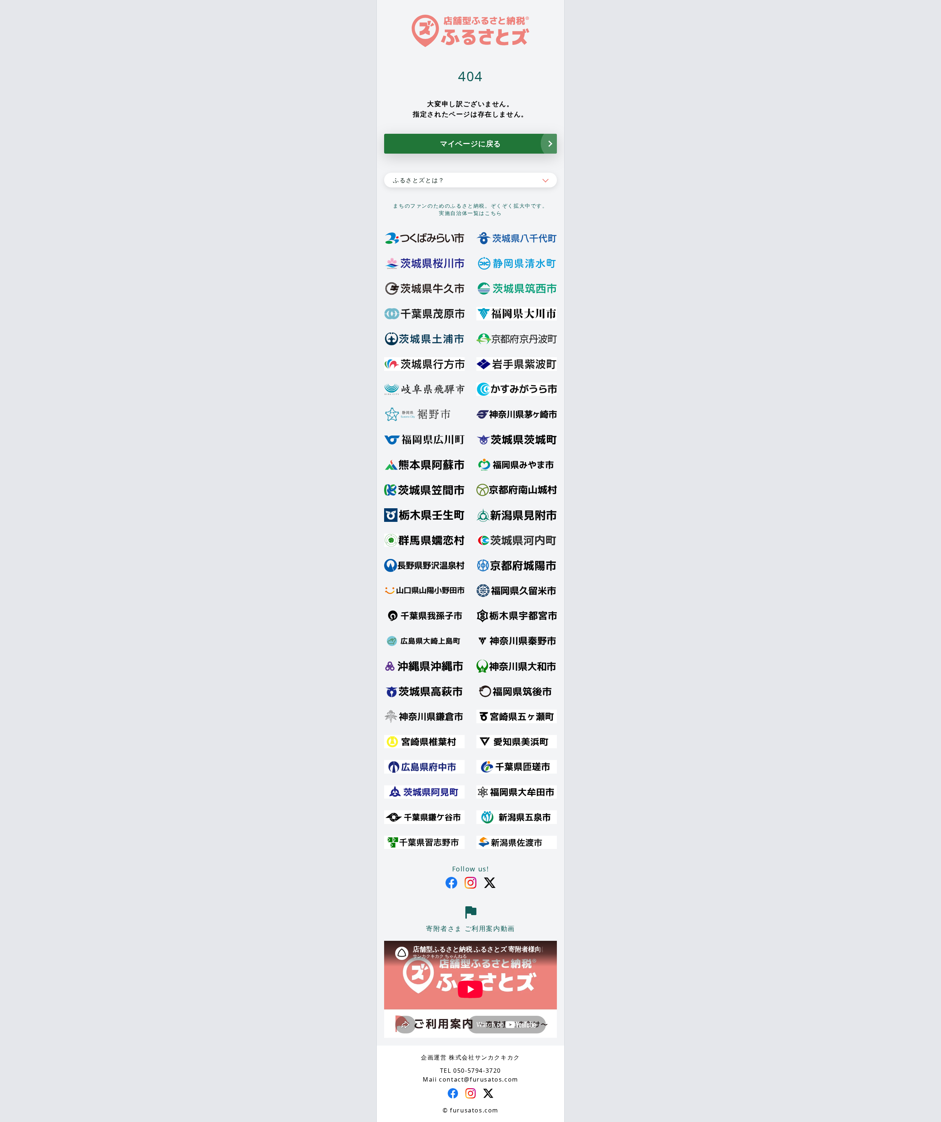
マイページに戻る (470, 143)
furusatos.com (474, 1110)
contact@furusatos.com (478, 1079)
